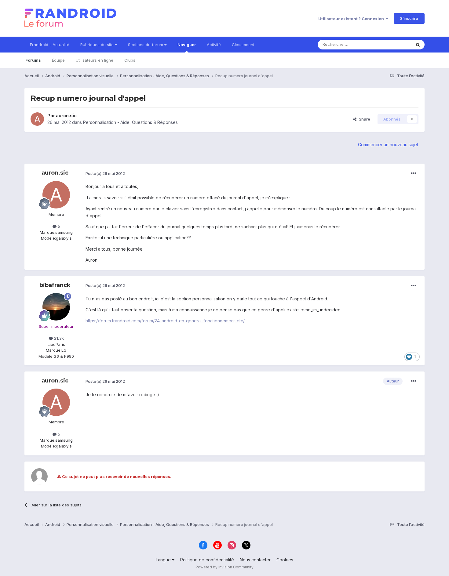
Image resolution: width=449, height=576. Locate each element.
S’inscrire (409, 18)
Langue (164, 559)
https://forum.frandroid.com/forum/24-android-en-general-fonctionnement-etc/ (165, 320)
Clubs (129, 60)
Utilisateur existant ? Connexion (352, 18)
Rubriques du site (97, 44)
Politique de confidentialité (207, 559)
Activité (214, 44)
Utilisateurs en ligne (94, 60)
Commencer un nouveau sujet (388, 144)
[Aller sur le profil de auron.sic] (37, 119)
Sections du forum (146, 44)
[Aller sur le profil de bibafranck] (56, 307)
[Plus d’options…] (413, 173)
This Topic (393, 44)
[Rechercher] (418, 44)
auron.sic (66, 115)
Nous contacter (255, 559)
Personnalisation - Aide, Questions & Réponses (130, 122)
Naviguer (186, 44)
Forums (33, 60)
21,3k (58, 338)
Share (363, 119)
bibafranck (55, 285)
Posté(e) (105, 173)
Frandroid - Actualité (49, 44)
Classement (243, 44)
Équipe (58, 60)
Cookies (284, 559)
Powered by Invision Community (224, 567)
